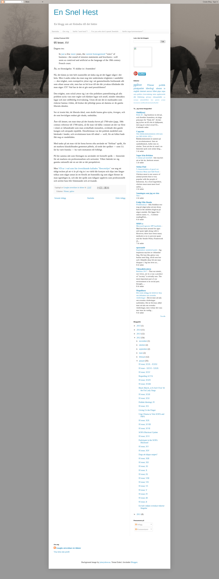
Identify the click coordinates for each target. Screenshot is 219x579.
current (89, 54)
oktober (142, 345)
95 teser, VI (143, 486)
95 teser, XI (143, 466)
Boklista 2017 (142, 271)
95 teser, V (143, 490)
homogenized (99, 54)
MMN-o (139, 224)
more (73, 54)
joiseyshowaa (105, 562)
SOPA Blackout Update (148, 432)
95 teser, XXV (144, 372)
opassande (140, 248)
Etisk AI (139, 115)
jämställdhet (144, 100)
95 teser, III (143, 498)
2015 (139, 326)
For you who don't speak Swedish (104, 31)
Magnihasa (141, 290)
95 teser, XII (144, 462)
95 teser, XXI (144, 398)
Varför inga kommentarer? (132, 31)
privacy (148, 97)
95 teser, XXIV (145, 380)
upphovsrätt (161, 94)
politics (139, 94)
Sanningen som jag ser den (147, 193)
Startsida (55, 31)
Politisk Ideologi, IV (147, 402)
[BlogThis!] (100, 188)
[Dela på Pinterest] (108, 188)
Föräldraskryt (141, 204)
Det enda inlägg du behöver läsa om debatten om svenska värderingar (149, 295)
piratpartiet (139, 88)
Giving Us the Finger (147, 410)
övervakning (147, 94)
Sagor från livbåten (144, 155)
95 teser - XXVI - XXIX (149, 368)
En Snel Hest (76, 12)
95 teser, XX (144, 406)
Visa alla (162, 316)
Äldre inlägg (120, 198)
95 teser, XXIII (145, 384)
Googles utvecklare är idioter (74, 188)
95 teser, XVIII (145, 424)
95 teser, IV (143, 494)
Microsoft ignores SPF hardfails (149, 226)
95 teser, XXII (144, 394)
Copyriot (140, 131)
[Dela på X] (103, 188)
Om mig (66, 31)
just (63, 54)
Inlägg (139, 524)
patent (157, 100)
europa (136, 100)
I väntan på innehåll (144, 158)
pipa (159, 91)
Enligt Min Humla (144, 202)
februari (142, 357)
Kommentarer (142, 529)
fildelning (140, 97)
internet (143, 91)
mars (141, 353)
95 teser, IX (143, 474)
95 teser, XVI (144, 436)
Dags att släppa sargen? (148, 454)
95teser (66, 191)
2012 (139, 338)
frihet (155, 91)
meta (154, 94)
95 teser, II (143, 502)
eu (164, 97)
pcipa (163, 100)
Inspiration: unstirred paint (147, 250)
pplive (72, 191)
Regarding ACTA (146, 376)
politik (162, 85)
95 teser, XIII (144, 458)
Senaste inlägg (60, 198)
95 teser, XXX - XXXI (148, 364)
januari (142, 361)
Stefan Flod (141, 167)
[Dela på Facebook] (105, 188)
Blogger (134, 562)
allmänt (159, 88)
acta (135, 94)
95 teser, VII (144, 482)
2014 (139, 330)
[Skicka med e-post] (98, 188)
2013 (139, 334)
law (152, 100)
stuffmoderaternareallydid (149, 103)
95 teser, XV (144, 446)
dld (135, 97)
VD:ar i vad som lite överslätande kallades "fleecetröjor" (85, 168)
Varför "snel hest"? (80, 31)
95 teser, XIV (144, 450)
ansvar (149, 91)
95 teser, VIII (144, 478)
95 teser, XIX (144, 420)
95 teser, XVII (144, 428)
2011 (139, 514)
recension (137, 103)
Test (138, 195)
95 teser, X (143, 470)
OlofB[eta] (140, 112)
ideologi (150, 88)
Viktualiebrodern (143, 269)
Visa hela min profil (61, 552)
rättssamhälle (157, 97)
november (143, 341)
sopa (163, 91)
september (143, 349)
